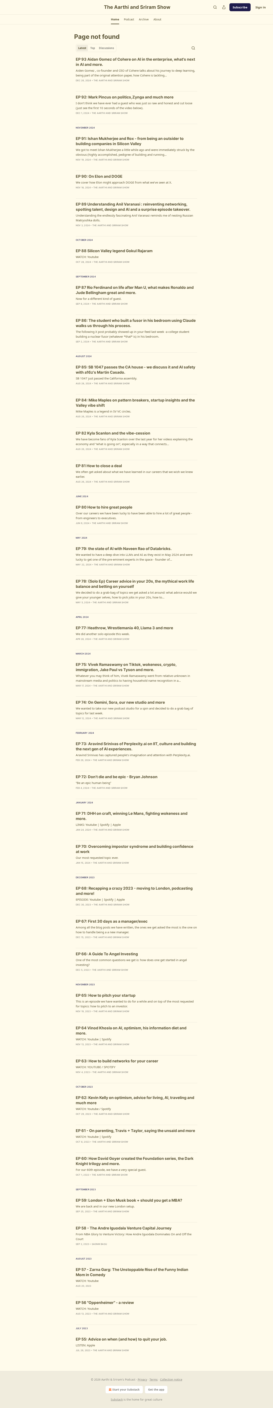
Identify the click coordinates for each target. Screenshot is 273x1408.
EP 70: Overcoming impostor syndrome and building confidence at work (134, 849)
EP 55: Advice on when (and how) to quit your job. (121, 1339)
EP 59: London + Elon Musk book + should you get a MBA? (129, 1200)
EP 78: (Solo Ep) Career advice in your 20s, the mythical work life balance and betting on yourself (135, 584)
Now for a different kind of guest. (99, 299)
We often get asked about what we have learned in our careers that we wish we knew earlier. (134, 474)
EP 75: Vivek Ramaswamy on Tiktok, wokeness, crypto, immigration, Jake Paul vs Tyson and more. (126, 667)
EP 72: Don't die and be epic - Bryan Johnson (116, 777)
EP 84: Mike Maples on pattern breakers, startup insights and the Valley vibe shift (135, 403)
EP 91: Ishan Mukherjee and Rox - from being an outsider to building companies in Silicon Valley (130, 141)
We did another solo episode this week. (103, 634)
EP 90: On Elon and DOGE (99, 176)
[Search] (215, 7)
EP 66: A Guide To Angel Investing (107, 954)
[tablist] (96, 48)
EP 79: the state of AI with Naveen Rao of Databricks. (124, 548)
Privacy (142, 1379)
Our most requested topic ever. (97, 858)
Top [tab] (92, 48)
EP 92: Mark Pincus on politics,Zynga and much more (124, 97)
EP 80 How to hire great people (104, 507)
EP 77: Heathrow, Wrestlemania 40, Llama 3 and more (124, 628)
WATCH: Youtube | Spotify (93, 1039)
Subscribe (240, 7)
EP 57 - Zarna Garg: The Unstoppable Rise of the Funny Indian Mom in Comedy (132, 1272)
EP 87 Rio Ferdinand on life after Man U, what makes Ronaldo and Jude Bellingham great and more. (135, 290)
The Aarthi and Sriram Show (112, 80)
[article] (136, 72)
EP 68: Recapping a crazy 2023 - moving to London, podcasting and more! (134, 891)
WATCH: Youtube (87, 257)
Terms (153, 1379)
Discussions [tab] (106, 48)
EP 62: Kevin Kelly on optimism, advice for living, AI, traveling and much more (135, 1100)
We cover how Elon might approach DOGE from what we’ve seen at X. (124, 182)
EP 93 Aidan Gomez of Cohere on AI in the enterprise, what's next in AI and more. (135, 62)
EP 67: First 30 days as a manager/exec (111, 921)
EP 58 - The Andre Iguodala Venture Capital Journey (123, 1228)
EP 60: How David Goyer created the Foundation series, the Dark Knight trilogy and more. (134, 1161)
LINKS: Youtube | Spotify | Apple (98, 825)
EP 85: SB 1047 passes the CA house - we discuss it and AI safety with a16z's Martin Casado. (135, 370)
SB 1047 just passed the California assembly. (106, 378)
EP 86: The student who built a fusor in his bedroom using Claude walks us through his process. (136, 323)
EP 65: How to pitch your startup (106, 995)
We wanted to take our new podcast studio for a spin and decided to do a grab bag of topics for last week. (134, 710)
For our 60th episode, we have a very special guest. (111, 1170)
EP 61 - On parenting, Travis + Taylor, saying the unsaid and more (135, 1130)
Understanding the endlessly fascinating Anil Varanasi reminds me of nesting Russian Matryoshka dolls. (134, 217)
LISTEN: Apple (85, 1345)
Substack (117, 1399)
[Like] (78, 267)
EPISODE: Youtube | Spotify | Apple (100, 899)
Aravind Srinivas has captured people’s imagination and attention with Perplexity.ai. (133, 755)
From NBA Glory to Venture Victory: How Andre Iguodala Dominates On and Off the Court (133, 1236)
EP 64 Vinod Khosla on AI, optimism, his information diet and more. (131, 1031)
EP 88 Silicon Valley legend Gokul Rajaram (114, 251)
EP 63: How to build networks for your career (117, 1061)
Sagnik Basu (99, 1244)
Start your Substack (126, 1389)
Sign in (260, 7)
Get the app (156, 1389)
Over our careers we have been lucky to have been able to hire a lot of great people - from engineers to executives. (134, 515)
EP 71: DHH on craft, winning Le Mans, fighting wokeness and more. (131, 816)
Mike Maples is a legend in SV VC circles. (103, 411)
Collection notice (171, 1379)
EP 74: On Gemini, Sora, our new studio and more (120, 702)
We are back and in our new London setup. (105, 1206)
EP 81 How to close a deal (99, 466)
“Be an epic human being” (93, 783)
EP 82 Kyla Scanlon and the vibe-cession (113, 433)
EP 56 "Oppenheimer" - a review (105, 1302)
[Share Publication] (224, 7)
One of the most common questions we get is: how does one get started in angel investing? (131, 962)
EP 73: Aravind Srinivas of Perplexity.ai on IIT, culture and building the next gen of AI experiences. (136, 746)
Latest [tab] (82, 48)
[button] (115, 19)
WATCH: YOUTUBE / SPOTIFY (95, 1067)
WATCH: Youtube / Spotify (93, 1109)
